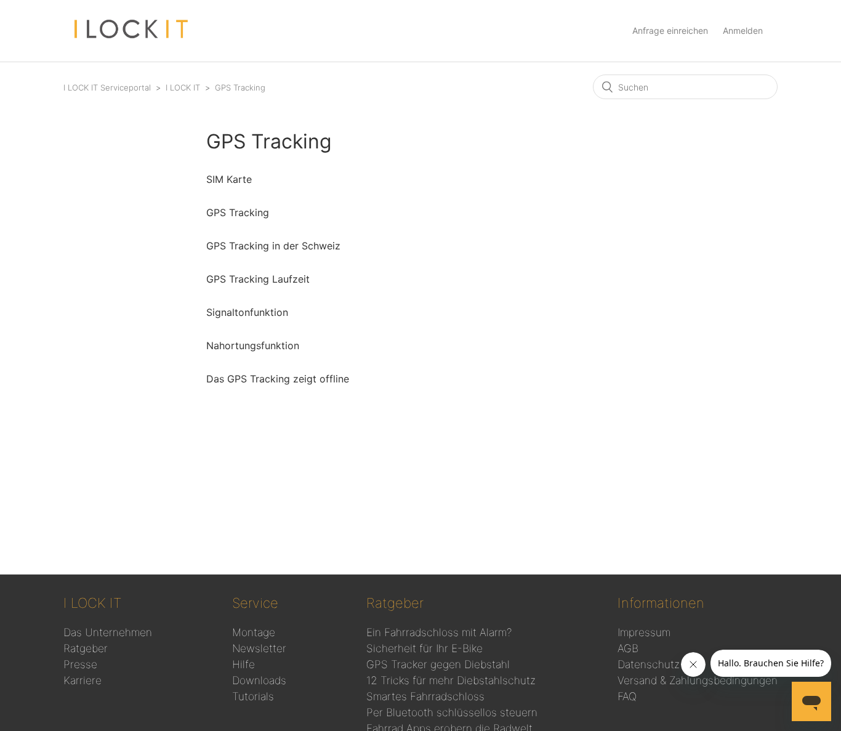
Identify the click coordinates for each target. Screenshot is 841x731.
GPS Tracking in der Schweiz (273, 246)
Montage (253, 632)
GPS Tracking (240, 87)
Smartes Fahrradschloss (425, 696)
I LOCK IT (184, 87)
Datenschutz (649, 664)
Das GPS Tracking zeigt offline (277, 379)
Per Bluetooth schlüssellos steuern (451, 712)
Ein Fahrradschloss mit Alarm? (439, 632)
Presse (80, 664)
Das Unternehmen (107, 632)
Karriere (82, 680)
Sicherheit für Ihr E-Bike (424, 648)
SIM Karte (229, 179)
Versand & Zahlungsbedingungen (698, 680)
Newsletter (259, 648)
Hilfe (243, 664)
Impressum (644, 632)
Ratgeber (85, 648)
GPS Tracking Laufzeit (258, 279)
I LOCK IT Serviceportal (107, 87)
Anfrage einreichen (670, 30)
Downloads (259, 680)
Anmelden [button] (743, 30)
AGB (628, 648)
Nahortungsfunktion (252, 345)
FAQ (627, 696)
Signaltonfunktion (247, 312)
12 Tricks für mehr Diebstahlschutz (451, 680)
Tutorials (253, 696)
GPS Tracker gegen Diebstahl (438, 664)
